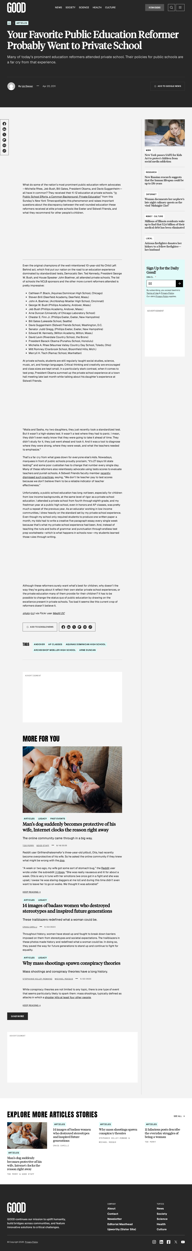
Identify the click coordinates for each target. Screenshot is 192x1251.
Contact (112, 1213)
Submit (180, 284)
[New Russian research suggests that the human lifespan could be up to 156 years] (165, 176)
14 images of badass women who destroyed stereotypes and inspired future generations (67, 908)
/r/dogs (59, 872)
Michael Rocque (64, 979)
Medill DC (59, 613)
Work (148, 150)
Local (149, 238)
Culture (110, 7)
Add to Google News (169, 86)
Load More (17, 1016)
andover (39, 644)
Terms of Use (153, 293)
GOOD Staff (42, 845)
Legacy (42, 818)
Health (97, 7)
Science (84, 7)
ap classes (55, 644)
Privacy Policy (167, 293)
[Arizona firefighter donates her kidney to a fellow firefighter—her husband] (165, 242)
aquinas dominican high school (86, 644)
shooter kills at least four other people (68, 997)
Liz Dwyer (27, 86)
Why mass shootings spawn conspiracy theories (71, 963)
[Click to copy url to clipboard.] (4, 151)
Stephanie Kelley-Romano (37, 979)
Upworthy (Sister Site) (121, 1229)
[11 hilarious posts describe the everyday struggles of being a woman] (165, 1133)
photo (26, 613)
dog (61, 860)
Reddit (105, 868)
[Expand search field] (171, 7)
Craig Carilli (30, 927)
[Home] (9, 23)
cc (32, 613)
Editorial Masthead (120, 1224)
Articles (21, 23)
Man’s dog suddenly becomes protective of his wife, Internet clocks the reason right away (69, 826)
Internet (151, 194)
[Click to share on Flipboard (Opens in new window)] (4, 140)
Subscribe (154, 7)
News (58, 7)
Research (151, 172)
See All (178, 1116)
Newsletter (114, 1219)
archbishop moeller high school (55, 650)
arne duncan (87, 650)
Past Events (57, 818)
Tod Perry (28, 845)
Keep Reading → (32, 892)
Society (70, 7)
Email (151, 277)
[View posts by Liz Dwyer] (11, 86)
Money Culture (154, 216)
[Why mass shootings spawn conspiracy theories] (119, 1133)
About (111, 1208)
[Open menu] (180, 7)
